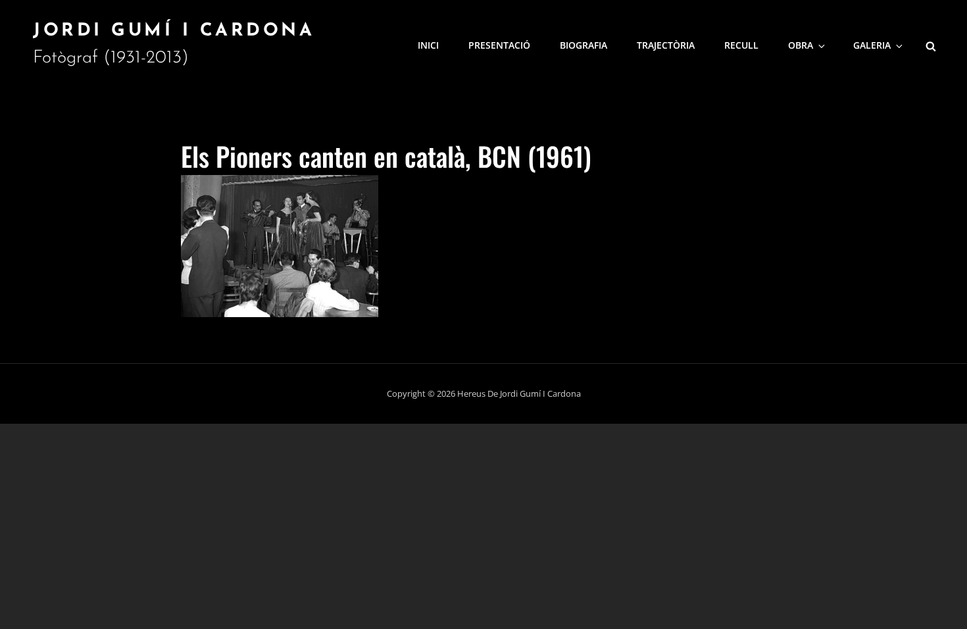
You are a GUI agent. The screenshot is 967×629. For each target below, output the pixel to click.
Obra (800, 45)
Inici (428, 45)
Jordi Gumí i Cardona (173, 31)
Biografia (583, 45)
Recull (741, 45)
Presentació (499, 45)
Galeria (872, 45)
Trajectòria (666, 45)
